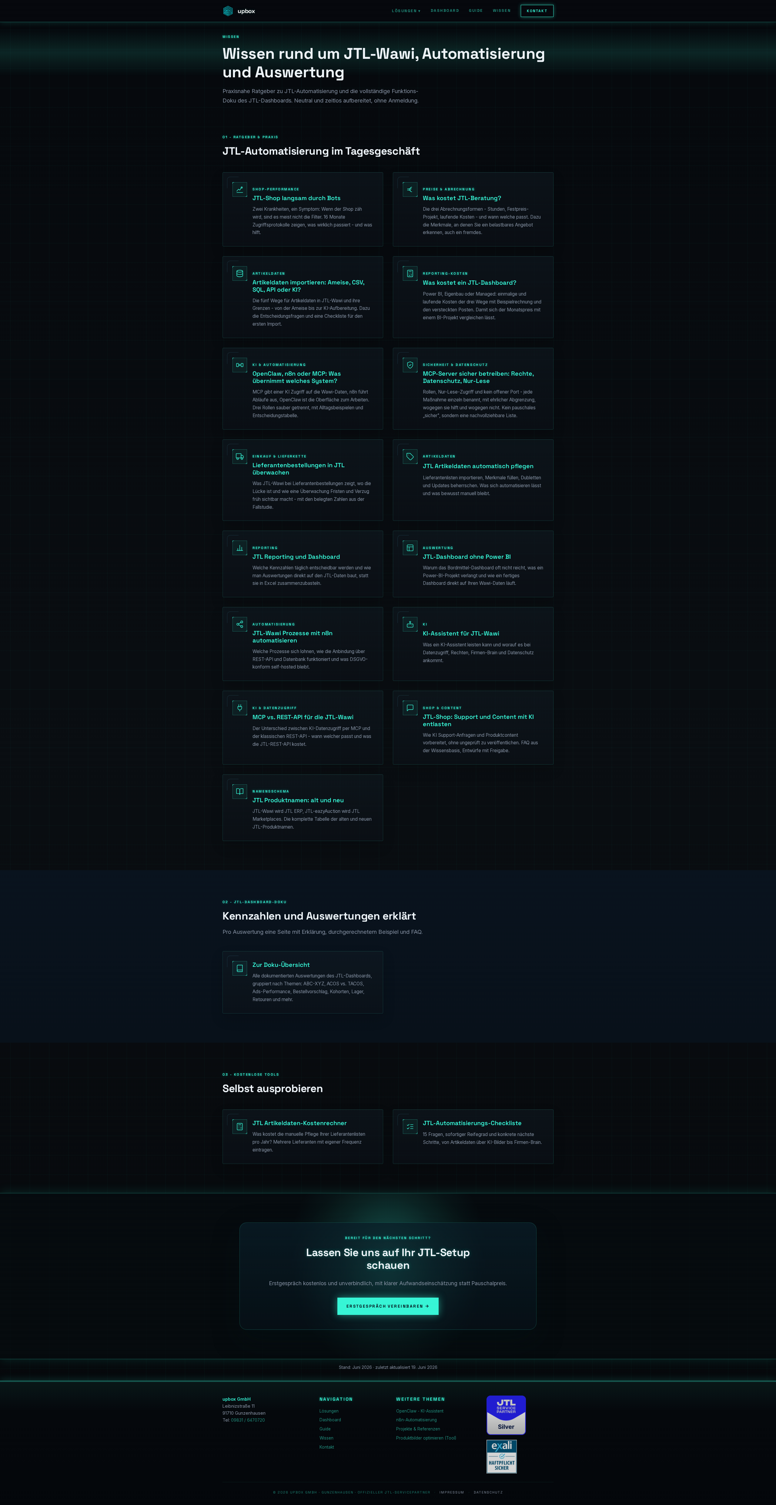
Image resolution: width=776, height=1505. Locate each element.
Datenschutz (488, 1492)
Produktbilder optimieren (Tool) (426, 1438)
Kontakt (537, 10)
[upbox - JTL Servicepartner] (506, 1415)
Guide (476, 10)
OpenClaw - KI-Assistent (419, 1411)
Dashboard (445, 10)
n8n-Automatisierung (416, 1419)
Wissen (502, 10)
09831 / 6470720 (248, 1420)
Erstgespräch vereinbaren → (388, 1306)
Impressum (452, 1492)
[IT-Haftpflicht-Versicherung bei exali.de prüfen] (502, 1456)
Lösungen (406, 10)
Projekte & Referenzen (418, 1428)
